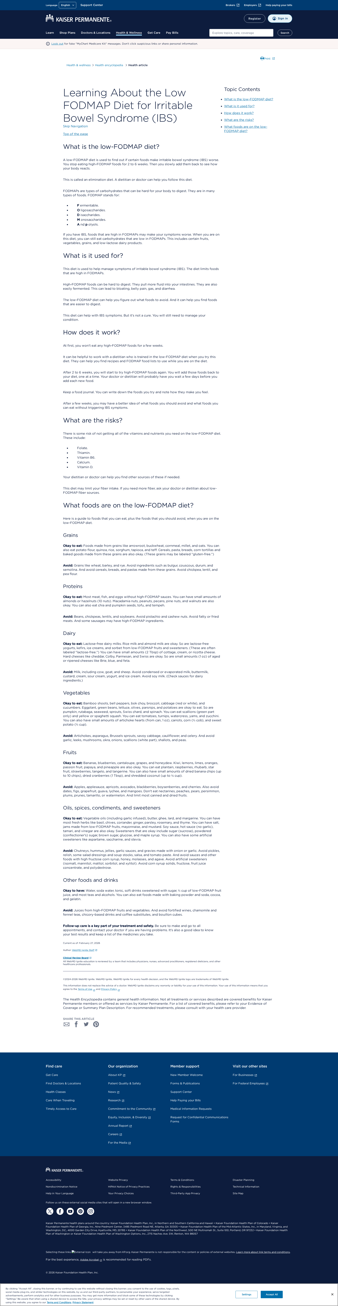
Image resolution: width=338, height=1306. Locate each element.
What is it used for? (239, 106)
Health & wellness (79, 65)
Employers (250, 5)
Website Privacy (118, 1180)
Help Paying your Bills (185, 1100)
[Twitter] (49, 1211)
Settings (246, 1294)
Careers (113, 1134)
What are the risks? (239, 120)
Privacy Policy (109, 989)
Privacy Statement (83, 1302)
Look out (57, 43)
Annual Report (118, 1125)
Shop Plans (67, 32)
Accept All (272, 1294)
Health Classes (56, 1092)
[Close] (332, 1294)
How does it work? (239, 113)
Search (285, 32)
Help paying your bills (279, 5)
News (112, 1092)
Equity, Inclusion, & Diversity (127, 1117)
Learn (50, 32)
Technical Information (246, 1186)
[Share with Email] (66, 1024)
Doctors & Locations (95, 32)
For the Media (117, 1142)
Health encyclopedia (109, 65)
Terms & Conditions (182, 1180)
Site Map (238, 1193)
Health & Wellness (129, 32)
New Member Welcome (186, 1075)
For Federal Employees (249, 1083)
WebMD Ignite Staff (83, 950)
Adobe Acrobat (89, 1259)
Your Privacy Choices (121, 1193)
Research (114, 1100)
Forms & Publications (185, 1083)
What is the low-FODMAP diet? (248, 99)
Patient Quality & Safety (124, 1083)
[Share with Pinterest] (96, 1024)
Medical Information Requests (191, 1108)
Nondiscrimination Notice (61, 1186)
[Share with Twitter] (86, 1024)
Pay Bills (172, 32)
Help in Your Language (60, 1193)
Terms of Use (85, 989)
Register (254, 18)
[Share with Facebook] (76, 1024)
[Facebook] (59, 1211)
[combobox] (241, 33)
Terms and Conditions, (59, 1302)
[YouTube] (69, 1211)
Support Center (91, 5)
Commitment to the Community (130, 1108)
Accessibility (53, 1180)
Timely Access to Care (61, 1108)
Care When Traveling (60, 1100)
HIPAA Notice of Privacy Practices (129, 1186)
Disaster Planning (243, 1180)
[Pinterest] (79, 1211)
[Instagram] (90, 1211)
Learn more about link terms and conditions (263, 1252)
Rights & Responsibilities (185, 1186)
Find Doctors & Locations (63, 1083)
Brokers (230, 5)
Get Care (154, 32)
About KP (115, 1075)
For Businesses (243, 1075)
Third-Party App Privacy (185, 1193)
